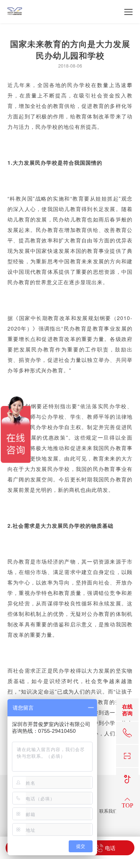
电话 (109, 848)
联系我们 (108, 811)
